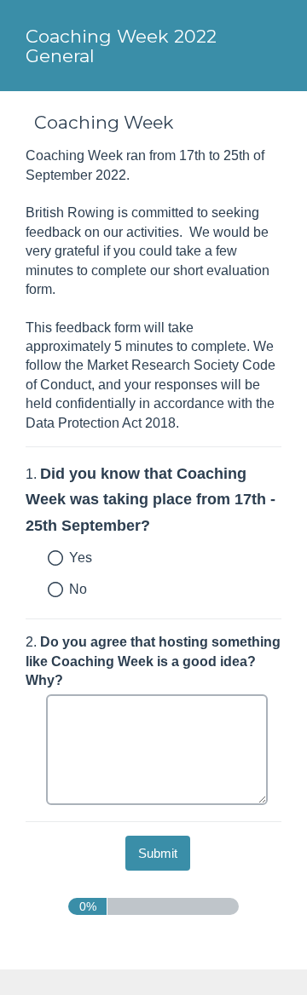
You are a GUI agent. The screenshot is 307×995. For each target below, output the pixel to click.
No (78, 589)
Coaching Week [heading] (103, 122)
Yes (80, 557)
